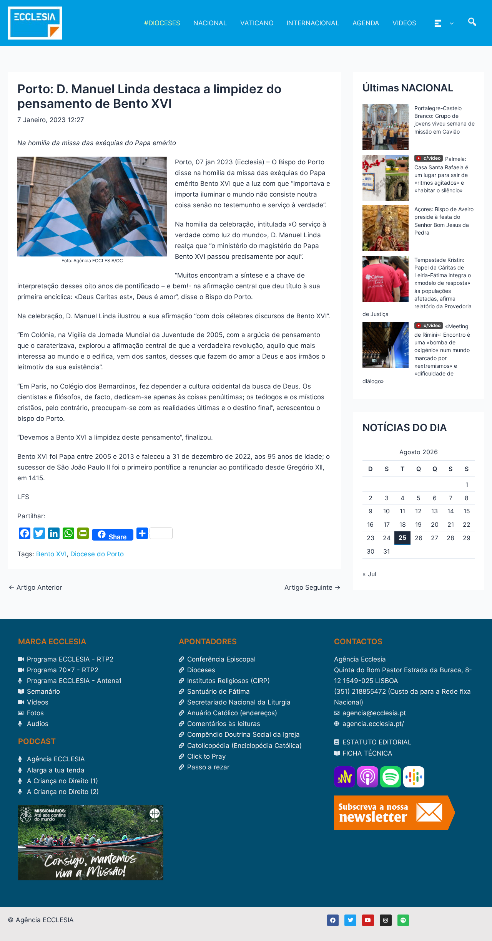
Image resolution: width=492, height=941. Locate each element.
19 (418, 524)
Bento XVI (51, 554)
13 (434, 511)
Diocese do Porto (97, 554)
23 (370, 538)
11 (402, 511)
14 (450, 511)
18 (402, 524)
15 (467, 511)
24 (387, 538)
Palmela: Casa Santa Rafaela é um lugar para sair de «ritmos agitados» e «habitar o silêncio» (441, 174)
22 (466, 524)
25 (402, 537)
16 (370, 524)
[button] (450, 23)
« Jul (369, 574)
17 (387, 524)
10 (386, 511)
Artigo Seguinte (312, 587)
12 (418, 511)
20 (435, 524)
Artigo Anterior (35, 587)
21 (450, 524)
